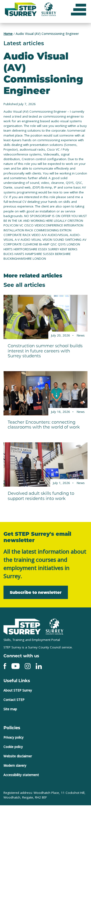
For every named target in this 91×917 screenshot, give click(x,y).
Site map (10, 709)
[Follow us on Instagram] (28, 665)
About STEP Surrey (18, 690)
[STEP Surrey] (22, 626)
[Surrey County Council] (54, 626)
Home (8, 34)
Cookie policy (13, 746)
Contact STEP (14, 699)
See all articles (24, 284)
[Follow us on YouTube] (15, 665)
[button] (78, 9)
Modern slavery (15, 765)
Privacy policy (14, 737)
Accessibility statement (21, 775)
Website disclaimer (18, 756)
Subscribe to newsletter (33, 591)
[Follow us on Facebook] (5, 665)
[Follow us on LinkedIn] (39, 665)
